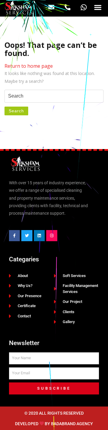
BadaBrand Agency (72, 423)
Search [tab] (16, 110)
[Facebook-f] (14, 235)
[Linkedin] (39, 235)
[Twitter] (26, 235)
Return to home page (28, 66)
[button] (98, 7)
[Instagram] (51, 235)
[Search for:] (54, 96)
